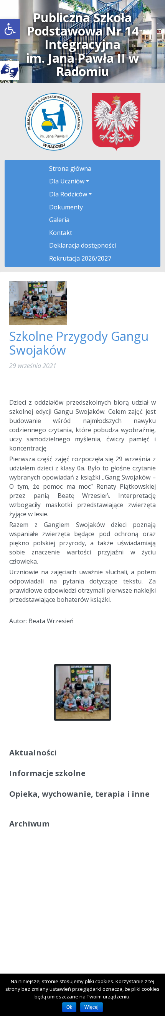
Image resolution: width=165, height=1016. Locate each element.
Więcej (91, 1007)
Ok (69, 1007)
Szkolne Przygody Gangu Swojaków (78, 343)
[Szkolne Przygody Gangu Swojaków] (38, 302)
